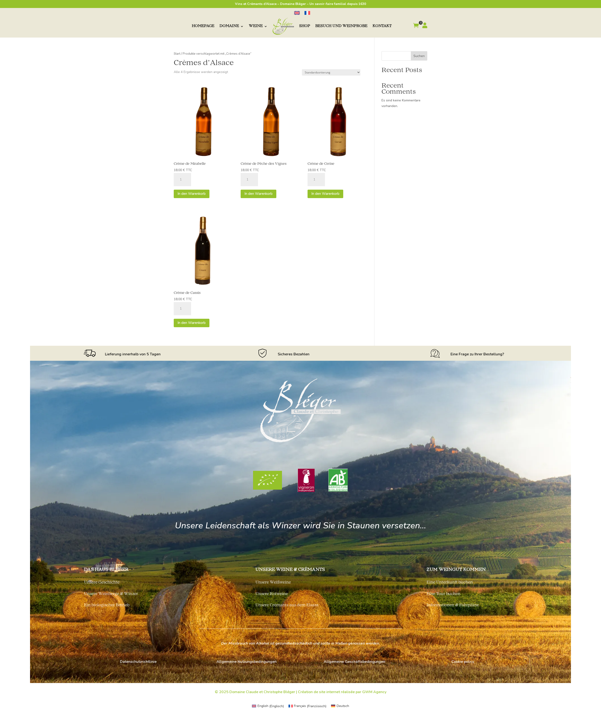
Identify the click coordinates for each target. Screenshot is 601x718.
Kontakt (382, 26)
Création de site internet (319, 692)
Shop (304, 26)
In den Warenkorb (191, 193)
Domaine (229, 26)
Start (177, 54)
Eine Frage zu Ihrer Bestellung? (477, 354)
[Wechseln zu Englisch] (297, 13)
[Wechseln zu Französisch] (307, 13)
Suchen (419, 56)
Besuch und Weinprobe (341, 26)
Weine (256, 26)
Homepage (203, 26)
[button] (416, 26)
